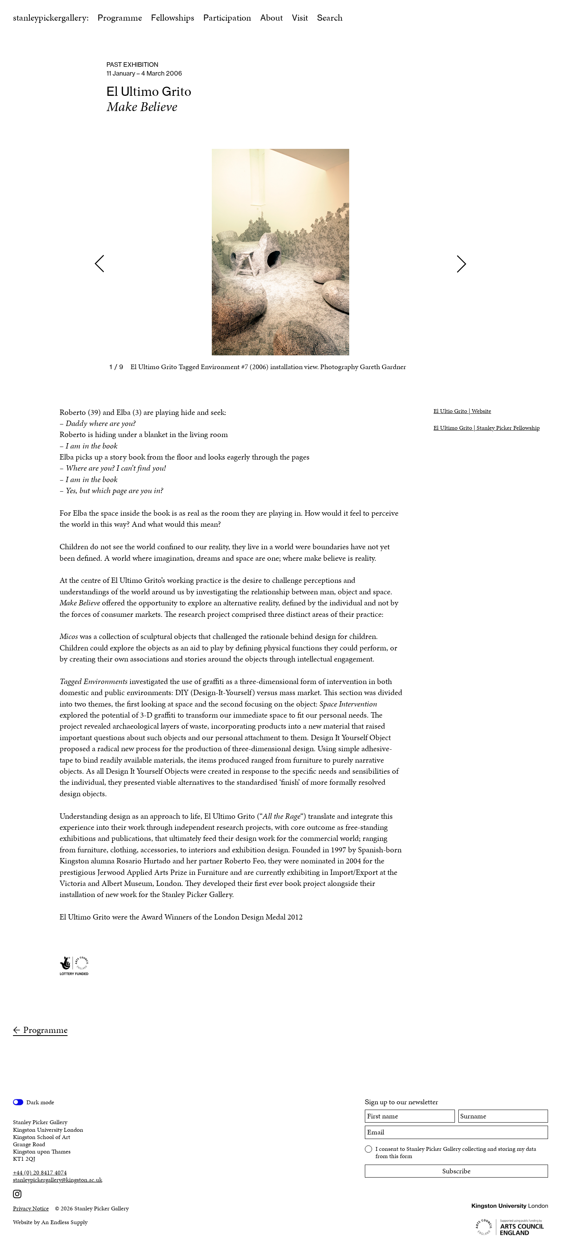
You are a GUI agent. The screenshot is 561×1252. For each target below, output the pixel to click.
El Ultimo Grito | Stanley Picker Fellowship (487, 427)
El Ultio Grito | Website (462, 411)
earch (330, 17)
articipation (227, 17)
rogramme (120, 17)
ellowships (172, 17)
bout (271, 17)
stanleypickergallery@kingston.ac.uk (57, 1179)
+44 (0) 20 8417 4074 (40, 1172)
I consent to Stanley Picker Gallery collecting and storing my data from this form (456, 1152)
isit (300, 17)
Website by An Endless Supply (50, 1222)
